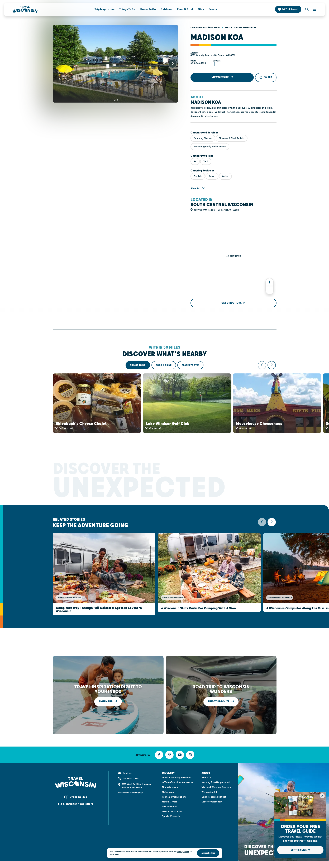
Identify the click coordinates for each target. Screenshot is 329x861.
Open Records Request (214, 797)
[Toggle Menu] (313, 9)
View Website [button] (220, 77)
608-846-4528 (198, 63)
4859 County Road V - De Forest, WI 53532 (212, 55)
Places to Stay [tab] (190, 365)
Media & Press (169, 801)
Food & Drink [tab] (163, 365)
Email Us (126, 773)
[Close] (322, 795)
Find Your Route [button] (219, 701)
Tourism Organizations (174, 797)
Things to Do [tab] (138, 365)
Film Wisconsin (170, 787)
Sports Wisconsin (171, 816)
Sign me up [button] (106, 701)
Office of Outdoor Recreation (178, 782)
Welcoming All (209, 792)
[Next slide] (172, 64)
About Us (206, 777)
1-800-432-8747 (130, 778)
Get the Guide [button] (298, 850)
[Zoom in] (269, 282)
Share (268, 77)
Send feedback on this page (130, 793)
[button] (288, 9)
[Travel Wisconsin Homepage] (25, 9)
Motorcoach (168, 792)
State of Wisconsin (212, 801)
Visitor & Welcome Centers (216, 787)
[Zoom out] (269, 290)
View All (196, 188)
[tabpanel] (164, 397)
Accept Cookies (208, 853)
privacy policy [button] (183, 851)
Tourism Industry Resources (177, 777)
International (169, 806)
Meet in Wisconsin (172, 811)
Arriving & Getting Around (216, 782)
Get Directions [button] (231, 303)
